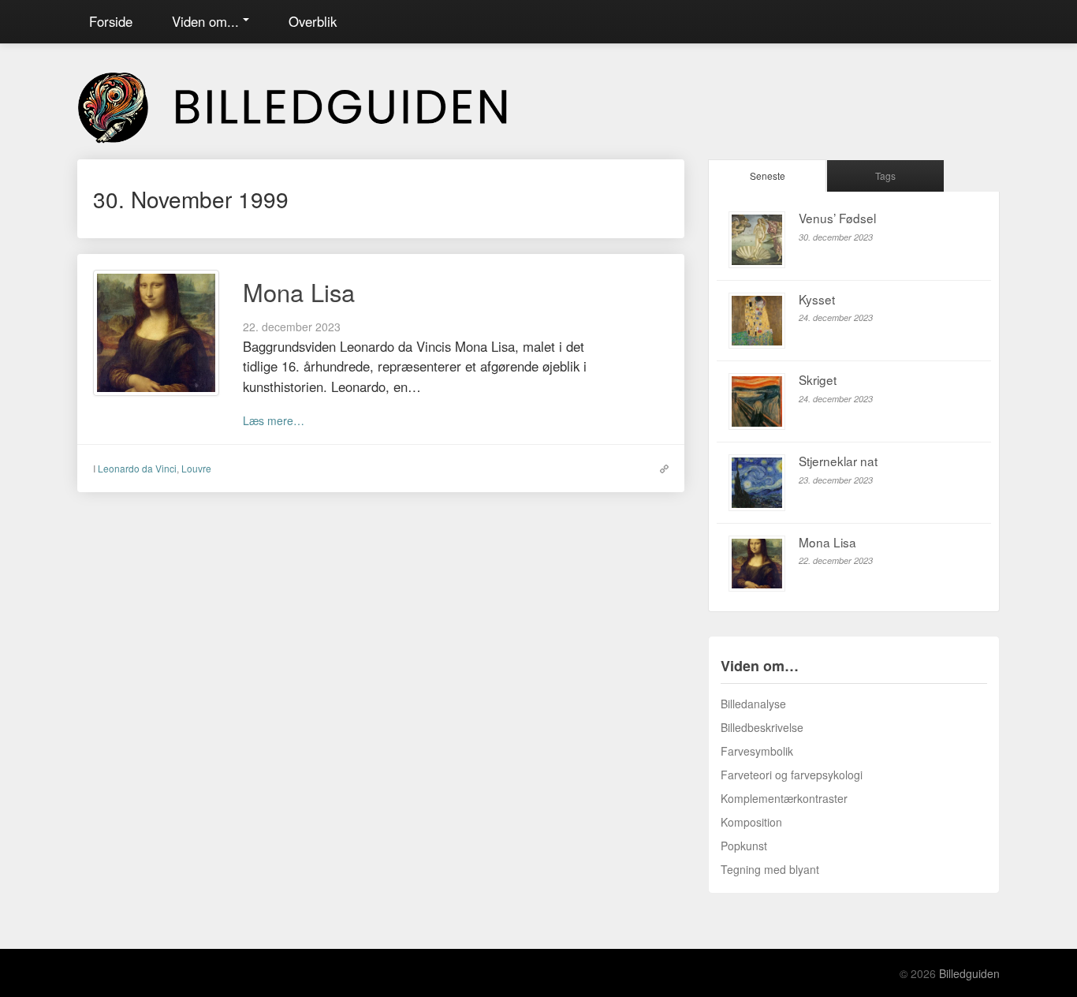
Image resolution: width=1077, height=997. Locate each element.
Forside (110, 21)
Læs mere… (273, 420)
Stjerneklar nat (838, 460)
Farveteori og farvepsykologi (792, 774)
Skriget (818, 379)
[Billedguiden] (313, 104)
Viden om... (205, 21)
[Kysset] (757, 321)
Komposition (751, 822)
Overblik (313, 21)
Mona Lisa (299, 291)
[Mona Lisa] (156, 331)
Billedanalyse (753, 703)
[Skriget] (757, 401)
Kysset (817, 299)
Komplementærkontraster (784, 798)
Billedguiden (969, 973)
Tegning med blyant (770, 869)
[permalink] (660, 468)
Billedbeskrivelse (762, 727)
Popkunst (744, 845)
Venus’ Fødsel (837, 217)
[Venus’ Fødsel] (757, 239)
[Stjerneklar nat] (757, 482)
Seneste (767, 175)
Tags (885, 175)
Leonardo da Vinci (137, 468)
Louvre (196, 468)
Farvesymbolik (757, 751)
